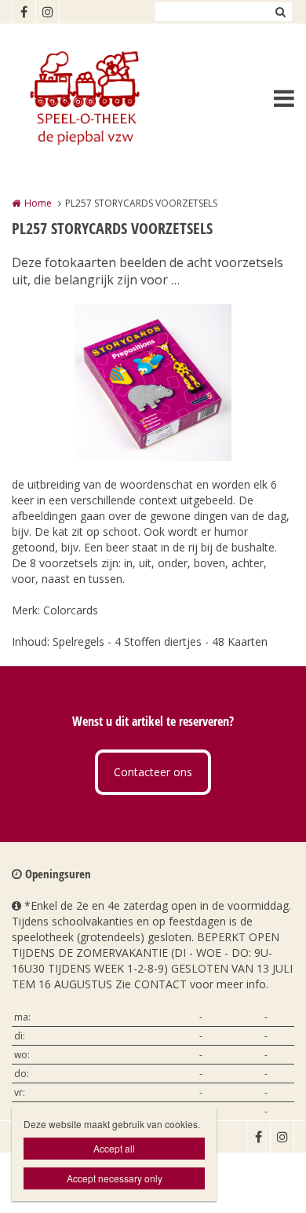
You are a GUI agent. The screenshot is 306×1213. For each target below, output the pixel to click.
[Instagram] (47, 12)
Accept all (114, 1148)
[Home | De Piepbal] (107, 98)
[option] (153, 382)
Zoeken (280, 11)
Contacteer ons (153, 771)
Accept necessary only (114, 1178)
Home (38, 203)
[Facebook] (23, 12)
